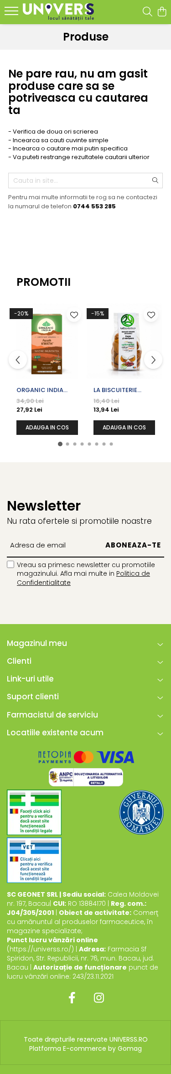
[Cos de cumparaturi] (161, 12)
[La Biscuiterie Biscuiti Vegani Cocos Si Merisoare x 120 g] (124, 341)
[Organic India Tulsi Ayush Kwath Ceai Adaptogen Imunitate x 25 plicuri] (47, 341)
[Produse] (13, 14)
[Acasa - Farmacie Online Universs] (58, 12)
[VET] (34, 860)
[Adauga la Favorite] (74, 314)
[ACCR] (34, 812)
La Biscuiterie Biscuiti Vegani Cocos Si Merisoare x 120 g (121, 390)
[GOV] (141, 812)
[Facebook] (72, 998)
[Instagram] (99, 998)
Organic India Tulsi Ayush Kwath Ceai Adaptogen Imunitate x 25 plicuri (46, 390)
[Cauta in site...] (147, 12)
